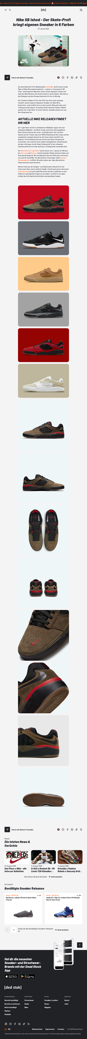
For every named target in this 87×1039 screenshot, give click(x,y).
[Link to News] (10, 10)
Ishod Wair (49, 87)
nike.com (24, 153)
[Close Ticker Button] (81, 3)
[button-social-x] (81, 77)
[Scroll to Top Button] (79, 945)
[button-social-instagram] (63, 77)
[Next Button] (13, 930)
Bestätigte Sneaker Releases (24, 888)
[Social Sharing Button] (7, 77)
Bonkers (33, 153)
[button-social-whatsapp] (72, 77)
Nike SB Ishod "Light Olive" (30, 151)
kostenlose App (23, 171)
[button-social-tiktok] (76, 77)
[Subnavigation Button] (6, 10)
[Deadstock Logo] (43, 10)
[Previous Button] (7, 930)
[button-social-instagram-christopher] (58, 77)
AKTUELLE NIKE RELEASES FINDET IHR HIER (42, 121)
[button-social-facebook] (67, 77)
